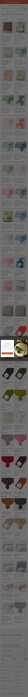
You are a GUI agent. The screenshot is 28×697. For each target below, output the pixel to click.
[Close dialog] (26, 340)
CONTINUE (7, 353)
